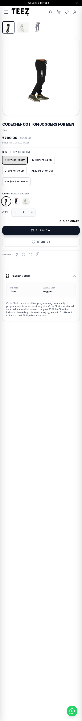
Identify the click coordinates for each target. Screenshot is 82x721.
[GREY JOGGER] (26, 201)
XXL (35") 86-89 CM (16, 181)
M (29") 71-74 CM (42, 160)
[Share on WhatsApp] (30, 254)
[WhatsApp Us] (72, 711)
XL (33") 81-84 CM (42, 170)
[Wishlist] (66, 12)
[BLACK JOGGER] (6, 201)
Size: (5, 152)
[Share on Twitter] (24, 254)
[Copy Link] (37, 254)
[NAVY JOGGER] (16, 201)
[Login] (74, 12)
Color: (6, 193)
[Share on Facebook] (17, 254)
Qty (5, 212)
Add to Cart (43, 230)
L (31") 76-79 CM (14, 170)
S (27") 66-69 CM (15, 160)
